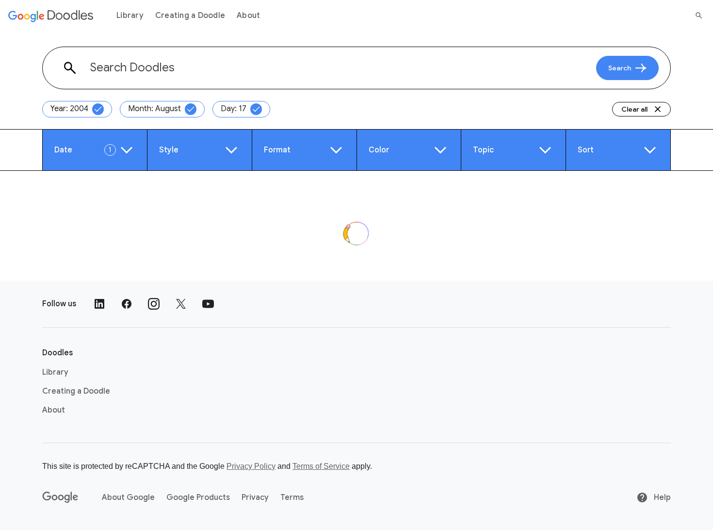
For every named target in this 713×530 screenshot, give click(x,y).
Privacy (255, 497)
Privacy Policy (251, 466)
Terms (292, 497)
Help (661, 497)
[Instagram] (153, 303)
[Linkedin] (99, 303)
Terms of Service (321, 466)
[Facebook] (126, 303)
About (248, 15)
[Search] (699, 15)
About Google (128, 497)
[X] (181, 303)
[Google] (60, 497)
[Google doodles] (51, 15)
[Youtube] (208, 303)
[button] (95, 150)
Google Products (198, 497)
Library (130, 15)
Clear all (634, 109)
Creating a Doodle (190, 15)
